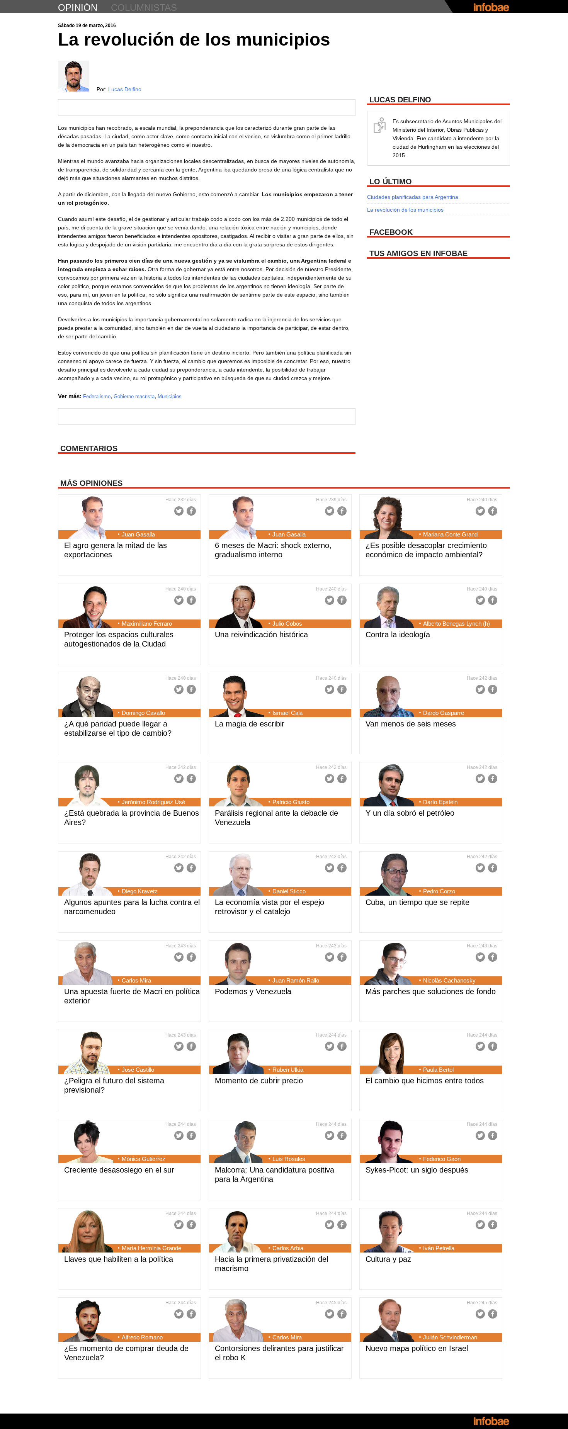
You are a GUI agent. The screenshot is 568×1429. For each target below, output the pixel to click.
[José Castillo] (87, 1053)
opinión (77, 7)
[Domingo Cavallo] (87, 697)
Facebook (191, 511)
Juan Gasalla (138, 534)
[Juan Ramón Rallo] (238, 964)
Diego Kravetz (140, 891)
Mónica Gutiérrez (143, 1159)
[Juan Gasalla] (87, 518)
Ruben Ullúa (287, 1069)
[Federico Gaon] (389, 1143)
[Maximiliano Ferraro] (87, 607)
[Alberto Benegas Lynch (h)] (389, 607)
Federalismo (97, 396)
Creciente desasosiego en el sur (119, 1170)
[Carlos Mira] (87, 964)
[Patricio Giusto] (238, 786)
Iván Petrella (438, 1248)
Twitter (179, 511)
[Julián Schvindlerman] (389, 1321)
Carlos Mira (136, 980)
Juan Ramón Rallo (295, 980)
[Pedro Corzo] (389, 875)
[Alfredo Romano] (87, 1321)
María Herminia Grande (151, 1248)
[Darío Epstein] (389, 786)
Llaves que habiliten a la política (118, 1259)
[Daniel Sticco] (238, 875)
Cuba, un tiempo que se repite (417, 902)
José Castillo (138, 1069)
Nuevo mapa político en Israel (417, 1348)
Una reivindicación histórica (261, 634)
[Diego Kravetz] (87, 875)
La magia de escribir (249, 724)
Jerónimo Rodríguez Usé (153, 802)
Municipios (170, 396)
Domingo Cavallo (143, 712)
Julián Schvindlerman (450, 1337)
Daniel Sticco (289, 891)
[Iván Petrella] (389, 1232)
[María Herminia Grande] (87, 1232)
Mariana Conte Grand (450, 534)
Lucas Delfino (124, 89)
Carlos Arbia (287, 1248)
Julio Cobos (287, 623)
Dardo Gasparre (443, 712)
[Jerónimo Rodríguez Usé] (87, 786)
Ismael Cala (287, 712)
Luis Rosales (288, 1159)
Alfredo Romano (142, 1337)
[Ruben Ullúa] (238, 1053)
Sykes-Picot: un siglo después (417, 1170)
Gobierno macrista (134, 396)
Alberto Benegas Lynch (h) (456, 623)
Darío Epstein (440, 802)
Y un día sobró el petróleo (410, 813)
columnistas (144, 7)
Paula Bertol (438, 1069)
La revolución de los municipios (405, 210)
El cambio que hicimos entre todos (425, 1080)
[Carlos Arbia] (238, 1232)
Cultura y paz (388, 1259)
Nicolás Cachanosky (449, 980)
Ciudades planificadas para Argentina (412, 197)
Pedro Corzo (439, 891)
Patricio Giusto (291, 802)
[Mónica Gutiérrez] (87, 1143)
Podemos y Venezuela (253, 991)
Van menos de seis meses (411, 724)
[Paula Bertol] (389, 1053)
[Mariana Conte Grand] (389, 518)
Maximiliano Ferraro (147, 623)
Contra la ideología (398, 634)
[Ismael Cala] (238, 697)
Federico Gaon (442, 1159)
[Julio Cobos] (238, 607)
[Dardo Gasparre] (389, 697)
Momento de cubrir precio (259, 1080)
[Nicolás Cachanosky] (389, 964)
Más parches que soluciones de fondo (431, 991)
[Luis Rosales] (238, 1143)
